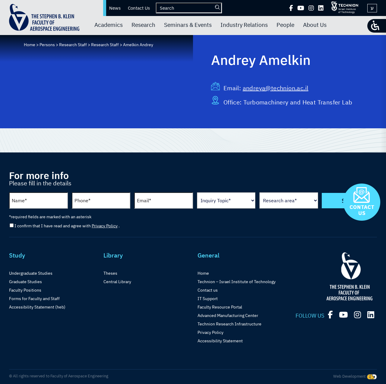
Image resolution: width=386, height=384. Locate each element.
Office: (233, 102)
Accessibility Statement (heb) (37, 307)
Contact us (208, 290)
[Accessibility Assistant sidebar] (376, 26)
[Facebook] (291, 8)
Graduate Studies (25, 281)
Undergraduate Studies (30, 273)
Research (143, 24)
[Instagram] (311, 8)
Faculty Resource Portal (220, 307)
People (285, 24)
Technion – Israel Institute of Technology (237, 281)
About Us (315, 24)
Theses (110, 273)
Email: (233, 88)
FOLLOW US (310, 315)
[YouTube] (301, 8)
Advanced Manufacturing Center (228, 315)
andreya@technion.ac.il (275, 88)
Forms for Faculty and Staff (34, 298)
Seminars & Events (188, 24)
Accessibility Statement (220, 341)
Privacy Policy (105, 226)
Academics (108, 24)
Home (203, 273)
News (115, 8)
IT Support (208, 298)
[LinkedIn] (321, 8)
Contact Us (139, 8)
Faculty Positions (25, 290)
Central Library (117, 281)
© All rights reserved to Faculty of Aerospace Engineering (58, 376)
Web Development (350, 376)
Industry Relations (244, 24)
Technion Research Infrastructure (229, 324)
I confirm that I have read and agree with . (67, 226)
